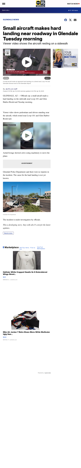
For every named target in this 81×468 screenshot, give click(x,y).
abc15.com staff (11, 89)
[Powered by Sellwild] (48, 373)
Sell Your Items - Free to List (27, 248)
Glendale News (11, 20)
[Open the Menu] (3, 3)
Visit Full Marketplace (41, 247)
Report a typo (8, 233)
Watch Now (72, 4)
